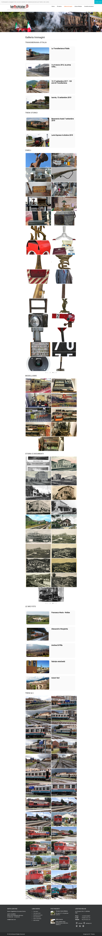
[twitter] (77, 926)
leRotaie (13, 934)
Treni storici (35, 911)
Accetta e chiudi (98, 1)
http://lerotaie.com (86, 919)
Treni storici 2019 (36, 913)
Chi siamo (59, 6)
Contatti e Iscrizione (89, 6)
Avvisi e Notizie (78, 6)
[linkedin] (80, 926)
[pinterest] (83, 926)
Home (53, 6)
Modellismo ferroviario (37, 915)
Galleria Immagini (68, 6)
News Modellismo (37, 916)
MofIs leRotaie (36, 920)
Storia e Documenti (37, 918)
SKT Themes (91, 934)
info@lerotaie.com (86, 917)
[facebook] (77, 923)
